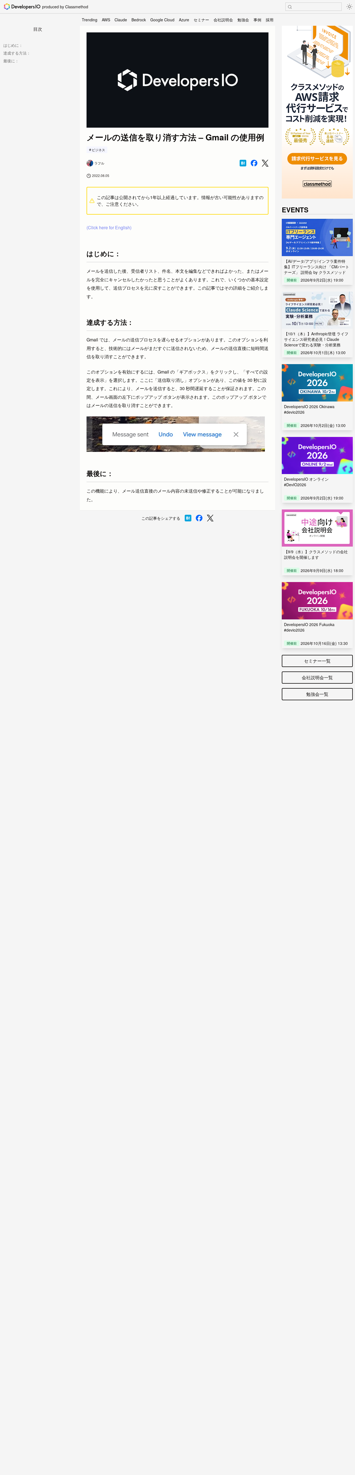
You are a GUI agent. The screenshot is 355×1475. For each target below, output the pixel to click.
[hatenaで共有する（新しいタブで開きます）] (243, 163)
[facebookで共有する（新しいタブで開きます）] (254, 163)
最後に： (11, 60)
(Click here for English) (109, 227)
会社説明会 (223, 19)
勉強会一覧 (317, 694)
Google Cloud (162, 19)
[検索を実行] (290, 7)
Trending (89, 19)
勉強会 (243, 19)
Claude (121, 19)
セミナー (201, 19)
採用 (269, 19)
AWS (106, 19)
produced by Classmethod (65, 6)
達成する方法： (17, 53)
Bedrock (138, 19)
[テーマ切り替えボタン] (349, 6)
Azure (184, 19)
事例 (257, 19)
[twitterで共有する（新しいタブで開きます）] (265, 163)
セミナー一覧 (317, 661)
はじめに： (13, 45)
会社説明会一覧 (317, 677)
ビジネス (98, 149)
